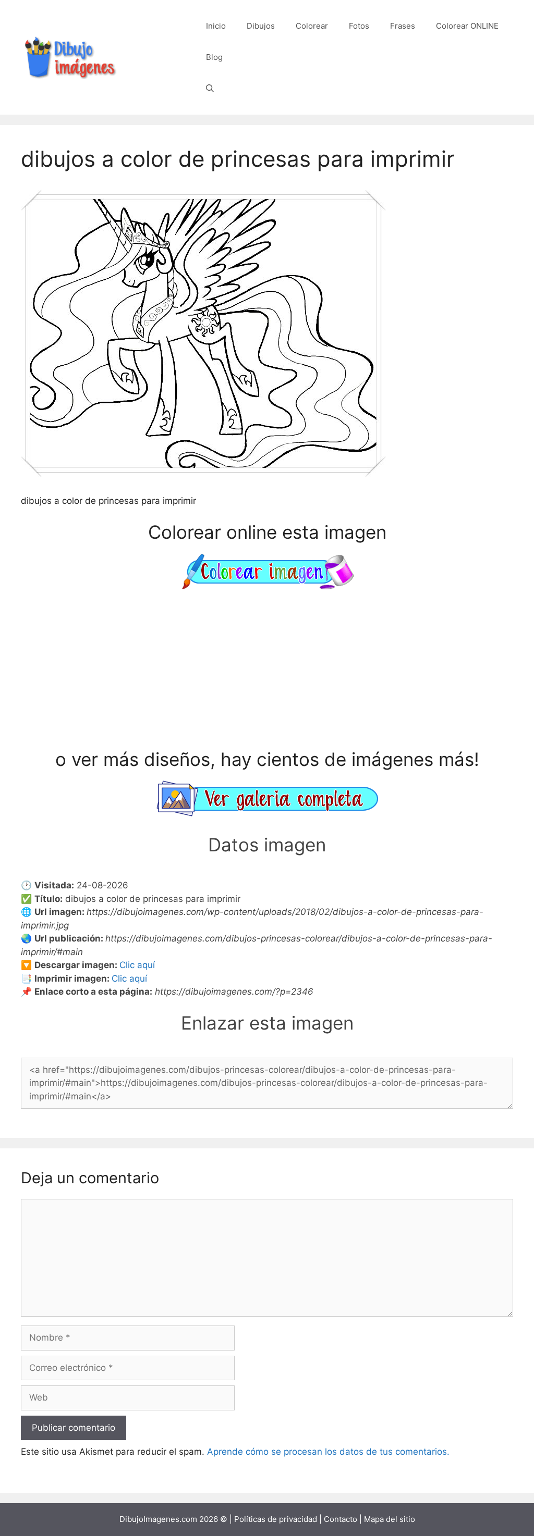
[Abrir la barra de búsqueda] (210, 88)
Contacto (340, 1519)
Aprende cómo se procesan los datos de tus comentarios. (328, 1451)
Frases (402, 26)
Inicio (216, 26)
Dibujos (261, 26)
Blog (214, 57)
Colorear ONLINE (467, 26)
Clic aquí (137, 965)
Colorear (312, 26)
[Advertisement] (267, 671)
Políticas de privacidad (275, 1519)
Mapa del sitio (389, 1519)
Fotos (359, 26)
